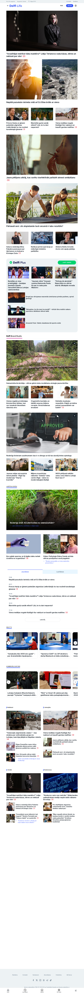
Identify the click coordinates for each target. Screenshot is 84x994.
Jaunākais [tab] (25, 572)
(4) (26, 558)
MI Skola (69, 975)
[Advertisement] (42, 849)
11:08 (10, 577)
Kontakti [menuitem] (68, 1)
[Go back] (7, 5)
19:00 (10, 594)
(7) (19, 253)
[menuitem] (61, 6)
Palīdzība (59, 975)
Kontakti (25, 975)
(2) (23, 56)
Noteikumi (36, 975)
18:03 (10, 603)
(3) (75, 127)
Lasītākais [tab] (60, 572)
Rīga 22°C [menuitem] (33, 1)
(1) (23, 129)
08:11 (10, 584)
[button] (75, 5)
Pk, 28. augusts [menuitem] (10, 1)
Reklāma (15, 975)
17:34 (10, 610)
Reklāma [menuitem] (75, 1)
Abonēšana (47, 975)
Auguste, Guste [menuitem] (21, 1)
